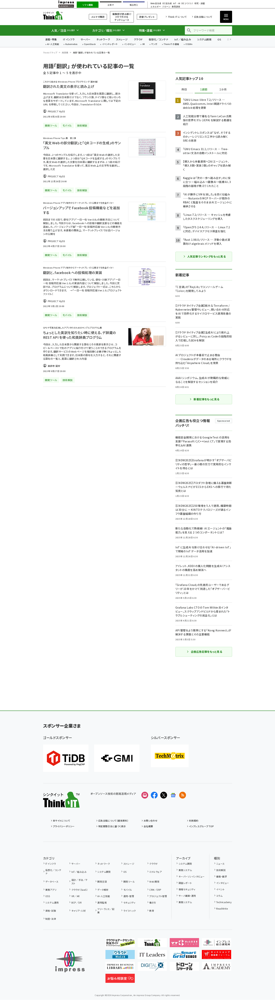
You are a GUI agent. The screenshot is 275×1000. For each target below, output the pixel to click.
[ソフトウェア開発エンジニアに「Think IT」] (152, 944)
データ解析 (102, 889)
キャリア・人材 (78, 910)
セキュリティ (129, 902)
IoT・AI (176, 3)
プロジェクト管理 (158, 896)
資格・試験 (50, 910)
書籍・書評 (221, 876)
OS (219, 39)
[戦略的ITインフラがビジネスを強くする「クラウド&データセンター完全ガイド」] (120, 944)
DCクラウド (187, 3)
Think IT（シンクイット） (61, 15)
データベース (52, 881)
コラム (219, 895)
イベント (220, 889)
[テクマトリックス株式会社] (170, 756)
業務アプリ (50, 889)
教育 (151, 910)
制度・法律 (50, 918)
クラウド (138, 39)
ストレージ (122, 39)
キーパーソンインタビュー (192, 876)
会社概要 (148, 826)
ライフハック (129, 910)
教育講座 (176, 7)
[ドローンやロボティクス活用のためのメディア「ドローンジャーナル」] (184, 968)
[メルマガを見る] (144, 795)
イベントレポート (110, 44)
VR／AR (75, 896)
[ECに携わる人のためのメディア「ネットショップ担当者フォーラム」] (216, 956)
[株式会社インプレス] (70, 961)
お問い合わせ (151, 820)
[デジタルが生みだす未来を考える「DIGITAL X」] (152, 968)
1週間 (203, 89)
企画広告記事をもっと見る (206, 652)
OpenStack (90, 44)
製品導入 (134, 5)
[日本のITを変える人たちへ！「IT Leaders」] (152, 956)
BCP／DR (76, 902)
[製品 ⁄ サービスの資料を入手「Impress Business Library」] (120, 968)
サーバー (85, 39)
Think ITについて (177, 16)
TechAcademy (224, 902)
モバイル (127, 889)
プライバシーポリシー (64, 826)
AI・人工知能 (53, 44)
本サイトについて (61, 820)
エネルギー (155, 7)
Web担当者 (155, 3)
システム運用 (52, 902)
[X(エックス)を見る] (163, 795)
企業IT (111, 5)
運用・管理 (128, 896)
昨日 (184, 89)
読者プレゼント (147, 16)
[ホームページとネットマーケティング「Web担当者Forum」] (184, 944)
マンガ (154, 44)
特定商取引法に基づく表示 (112, 826)
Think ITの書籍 (171, 44)
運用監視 (102, 902)
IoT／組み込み (182, 39)
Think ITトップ (50, 52)
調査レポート (185, 882)
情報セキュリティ (187, 889)
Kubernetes (71, 44)
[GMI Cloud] (116, 758)
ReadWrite (222, 908)
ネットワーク (103, 39)
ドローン (166, 7)
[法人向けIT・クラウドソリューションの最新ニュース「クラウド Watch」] (120, 956)
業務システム (185, 870)
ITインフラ (69, 39)
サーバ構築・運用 (187, 895)
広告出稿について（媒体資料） (113, 820)
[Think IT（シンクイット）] (61, 804)
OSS (47, 896)
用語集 (65, 52)
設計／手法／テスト (79, 881)
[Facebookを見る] (154, 795)
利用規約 (193, 820)
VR (143, 44)
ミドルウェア (155, 871)
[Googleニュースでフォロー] (173, 795)
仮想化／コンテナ (158, 39)
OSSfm (188, 44)
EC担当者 (167, 3)
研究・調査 (199, 3)
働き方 (152, 902)
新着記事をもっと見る (206, 399)
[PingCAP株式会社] (65, 758)
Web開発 (154, 881)
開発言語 (102, 881)
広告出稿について (203, 16)
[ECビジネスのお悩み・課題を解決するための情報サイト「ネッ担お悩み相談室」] (120, 980)
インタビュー (130, 44)
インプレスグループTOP (201, 826)
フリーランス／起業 (106, 910)
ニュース (220, 863)
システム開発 (204, 39)
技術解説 (221, 870)
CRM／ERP (155, 889)
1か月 (223, 89)
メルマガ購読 (98, 16)
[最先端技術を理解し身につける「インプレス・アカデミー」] (216, 968)
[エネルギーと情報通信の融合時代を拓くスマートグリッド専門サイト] (184, 956)
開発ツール (129, 881)
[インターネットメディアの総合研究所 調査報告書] (216, 944)
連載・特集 (51, 39)
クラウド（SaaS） (79, 889)
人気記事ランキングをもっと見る (206, 256)
